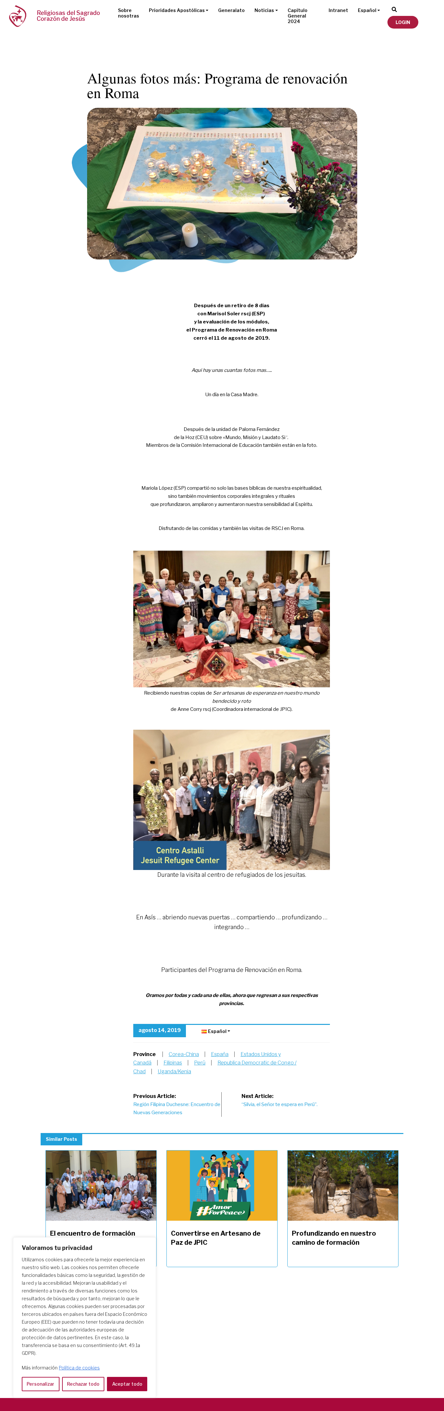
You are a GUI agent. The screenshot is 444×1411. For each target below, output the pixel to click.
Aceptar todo (127, 1384)
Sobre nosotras (128, 13)
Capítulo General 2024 (297, 15)
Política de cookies (79, 1367)
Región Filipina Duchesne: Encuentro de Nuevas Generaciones (176, 1104)
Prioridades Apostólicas (177, 10)
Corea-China (184, 1054)
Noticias (264, 10)
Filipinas (172, 1063)
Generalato (231, 10)
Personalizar (40, 1384)
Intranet (338, 10)
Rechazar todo (83, 1384)
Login (403, 22)
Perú (199, 1063)
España (220, 1054)
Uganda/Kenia (174, 1071)
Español (367, 10)
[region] (84, 1317)
